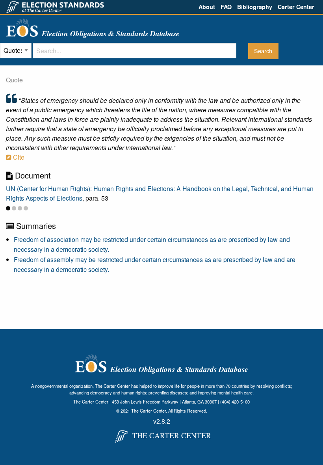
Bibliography (254, 7)
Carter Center (296, 7)
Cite (17, 157)
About (207, 7)
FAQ (226, 7)
